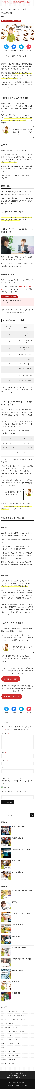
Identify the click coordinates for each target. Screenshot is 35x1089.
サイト (3, 768)
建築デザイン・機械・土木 (11, 1051)
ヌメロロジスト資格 (12, 696)
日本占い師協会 (17, 936)
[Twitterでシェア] (6, 46)
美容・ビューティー (9, 1059)
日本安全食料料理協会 (19, 925)
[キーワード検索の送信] (32, 815)
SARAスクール (16, 902)
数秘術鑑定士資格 (11, 679)
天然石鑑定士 (16, 993)
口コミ (5, 1047)
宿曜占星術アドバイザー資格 (21, 849)
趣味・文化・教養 (8, 1063)
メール (4, 760)
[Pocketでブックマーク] (28, 46)
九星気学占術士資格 (18, 838)
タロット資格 (16, 860)
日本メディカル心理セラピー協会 (22, 890)
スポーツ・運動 (8, 1023)
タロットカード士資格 (19, 826)
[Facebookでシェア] (13, 46)
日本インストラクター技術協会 (21, 959)
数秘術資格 (15, 981)
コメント (5, 733)
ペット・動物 (7, 1035)
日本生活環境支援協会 (19, 947)
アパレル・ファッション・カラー (13, 1011)
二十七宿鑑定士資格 (18, 872)
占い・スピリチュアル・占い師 (12, 20)
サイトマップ (14, 1073)
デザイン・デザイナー (10, 1027)
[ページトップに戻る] (32, 1086)
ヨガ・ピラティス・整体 (10, 1039)
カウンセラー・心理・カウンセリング (15, 1015)
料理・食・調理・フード (10, 1055)
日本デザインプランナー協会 (21, 913)
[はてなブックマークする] (21, 46)
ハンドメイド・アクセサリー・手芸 (14, 1031)
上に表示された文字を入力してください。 (16, 791)
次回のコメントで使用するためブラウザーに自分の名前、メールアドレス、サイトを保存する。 (16, 780)
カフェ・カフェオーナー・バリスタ (14, 1019)
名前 (3, 753)
